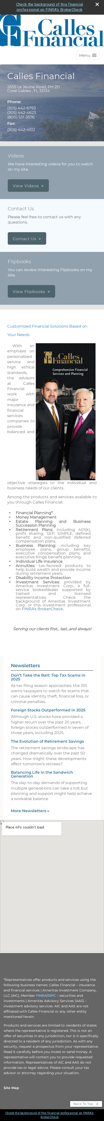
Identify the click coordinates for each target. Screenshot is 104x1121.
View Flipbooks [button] (29, 291)
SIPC (52, 995)
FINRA (41, 995)
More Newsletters (30, 811)
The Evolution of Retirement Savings (47, 741)
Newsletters (25, 665)
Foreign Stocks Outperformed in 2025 (48, 710)
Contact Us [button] (24, 239)
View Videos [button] (26, 186)
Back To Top (84, 1104)
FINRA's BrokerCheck (42, 609)
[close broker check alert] (97, 4)
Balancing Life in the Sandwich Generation (42, 774)
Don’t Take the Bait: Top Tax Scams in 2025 (48, 677)
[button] (87, 55)
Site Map (11, 1088)
